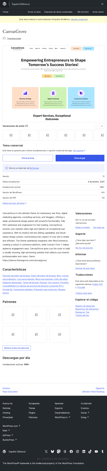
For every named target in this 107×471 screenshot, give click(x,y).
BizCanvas (34, 168)
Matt (6, 430)
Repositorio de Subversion (87, 309)
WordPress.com (11, 426)
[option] (13, 314)
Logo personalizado (25, 279)
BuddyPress (10, 440)
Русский (81, 287)
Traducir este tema (83, 293)
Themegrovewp (14, 38)
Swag (85, 417)
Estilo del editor (61, 279)
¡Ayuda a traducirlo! (79, 19)
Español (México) (17, 451)
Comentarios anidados (23, 289)
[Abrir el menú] (103, 4)
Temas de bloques (31, 282)
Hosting (6, 412)
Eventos (85, 408)
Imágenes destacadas (12, 282)
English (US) (97, 284)
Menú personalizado (44, 279)
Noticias (43, 282)
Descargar (79, 158)
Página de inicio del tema (13, 203)
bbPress (8, 435)
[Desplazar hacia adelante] (102, 126)
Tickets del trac (82, 315)
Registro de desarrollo (85, 306)
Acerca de (7, 403)
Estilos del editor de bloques (43, 276)
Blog (59, 276)
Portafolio (64, 282)
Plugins (32, 412)
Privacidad (8, 417)
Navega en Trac (82, 312)
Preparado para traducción (45, 289)
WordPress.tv (62, 417)
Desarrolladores (62, 412)
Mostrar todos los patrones (16, 348)
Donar (85, 412)
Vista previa (28, 158)
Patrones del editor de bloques (16, 276)
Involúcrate (86, 403)
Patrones (33, 417)
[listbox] (36, 324)
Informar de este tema (85, 268)
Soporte (59, 408)
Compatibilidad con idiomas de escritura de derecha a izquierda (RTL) (33, 286)
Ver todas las (98, 227)
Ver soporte (78, 150)
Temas (5, 12)
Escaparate (34, 403)
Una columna (53, 282)
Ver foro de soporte (84, 248)
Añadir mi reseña (82, 227)
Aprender (59, 403)
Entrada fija (7, 289)
